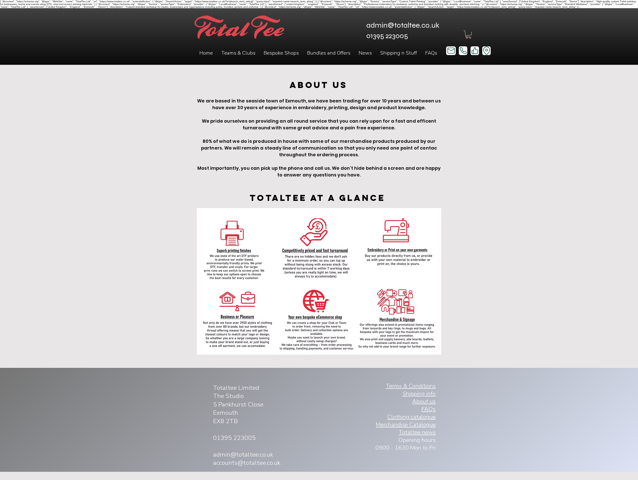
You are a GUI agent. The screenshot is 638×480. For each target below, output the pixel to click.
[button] (238, 53)
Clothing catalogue (411, 417)
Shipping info (419, 394)
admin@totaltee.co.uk (402, 25)
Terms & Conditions (411, 386)
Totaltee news (417, 432)
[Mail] (451, 50)
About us (424, 401)
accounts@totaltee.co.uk (246, 463)
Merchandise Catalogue (406, 424)
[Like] (475, 50)
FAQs (428, 409)
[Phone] (463, 50)
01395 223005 (234, 438)
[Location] (486, 50)
